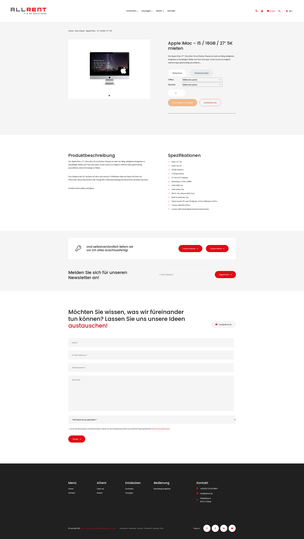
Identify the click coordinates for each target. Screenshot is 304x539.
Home (70, 31)
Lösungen (129, 493)
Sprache (171, 84)
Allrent (82, 528)
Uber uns (100, 488)
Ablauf (99, 493)
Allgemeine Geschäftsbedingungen (97, 528)
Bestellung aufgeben (162, 488)
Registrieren (224, 274)
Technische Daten (201, 73)
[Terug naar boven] (299, 534)
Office (171, 79)
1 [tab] (109, 95)
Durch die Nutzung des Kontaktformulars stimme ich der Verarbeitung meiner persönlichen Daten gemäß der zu (120, 429)
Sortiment (129, 488)
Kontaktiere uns (210, 102)
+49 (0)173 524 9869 (208, 488)
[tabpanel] (109, 69)
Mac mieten (80, 31)
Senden (75, 439)
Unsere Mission (189, 248)
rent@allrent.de (224, 324)
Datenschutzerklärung (159, 429)
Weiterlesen (177, 73)
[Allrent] (28, 10)
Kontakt (71, 493)
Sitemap (113, 528)
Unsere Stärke (216, 248)
